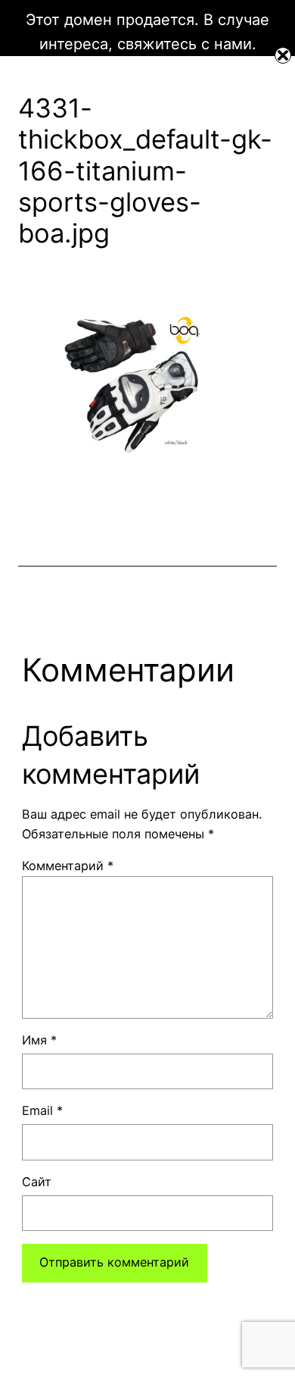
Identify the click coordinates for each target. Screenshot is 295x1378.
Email (42, 1110)
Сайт (36, 1181)
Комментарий (67, 865)
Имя (39, 1040)
